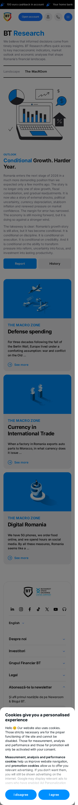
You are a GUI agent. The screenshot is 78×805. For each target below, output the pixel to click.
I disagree (21, 794)
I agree (54, 794)
